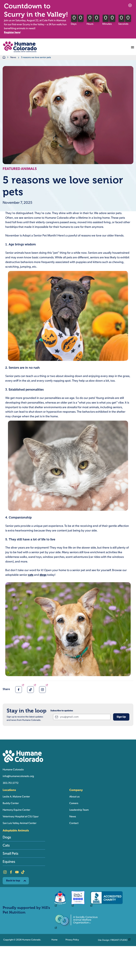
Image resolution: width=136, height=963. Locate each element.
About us (74, 796)
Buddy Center (11, 803)
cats (30, 575)
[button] (20, 46)
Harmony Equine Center (16, 810)
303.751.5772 (10, 783)
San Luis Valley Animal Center (19, 823)
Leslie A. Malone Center (16, 796)
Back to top (13, 880)
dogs (43, 575)
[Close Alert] (130, 5)
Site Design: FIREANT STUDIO (115, 939)
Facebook (11, 872)
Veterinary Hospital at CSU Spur (20, 816)
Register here (12, 32)
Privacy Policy (72, 940)
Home (54, 940)
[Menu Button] (132, 47)
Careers (73, 803)
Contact (73, 823)
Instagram (5, 872)
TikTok (23, 872)
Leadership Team (79, 810)
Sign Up (121, 717)
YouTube (17, 872)
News (13, 57)
